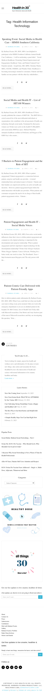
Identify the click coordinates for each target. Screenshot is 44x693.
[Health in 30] (22, 7)
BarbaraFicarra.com (29, 687)
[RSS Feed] (20, 667)
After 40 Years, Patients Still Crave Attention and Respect (20, 461)
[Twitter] (7, 667)
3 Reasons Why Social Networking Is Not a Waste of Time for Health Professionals (22, 454)
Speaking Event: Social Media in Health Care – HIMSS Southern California (22, 40)
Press (3, 619)
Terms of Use (24, 690)
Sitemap (5, 690)
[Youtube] (16, 667)
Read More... (7, 88)
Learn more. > (9, 378)
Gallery (4, 628)
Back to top (37, 690)
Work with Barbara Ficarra (9, 626)
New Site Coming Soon (12, 393)
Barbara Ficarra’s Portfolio (9, 631)
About (3, 614)
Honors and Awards (7, 635)
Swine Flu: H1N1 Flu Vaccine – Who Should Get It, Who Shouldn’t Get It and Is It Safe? (20, 445)
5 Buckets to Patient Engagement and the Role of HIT (22, 162)
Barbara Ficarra (14, 46)
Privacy (13, 690)
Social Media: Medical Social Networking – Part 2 (18, 438)
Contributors (5, 624)
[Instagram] (11, 667)
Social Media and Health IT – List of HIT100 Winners (22, 101)
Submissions (5, 621)
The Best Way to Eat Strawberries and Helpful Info (21, 411)
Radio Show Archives (8, 633)
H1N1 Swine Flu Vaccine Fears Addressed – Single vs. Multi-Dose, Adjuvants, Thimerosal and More (22, 468)
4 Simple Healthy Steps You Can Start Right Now (21, 417)
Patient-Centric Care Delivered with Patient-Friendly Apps (22, 287)
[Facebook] (3, 667)
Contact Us (5, 617)
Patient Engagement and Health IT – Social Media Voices (22, 223)
